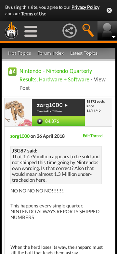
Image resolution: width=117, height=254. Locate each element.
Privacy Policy (85, 7)
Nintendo (31, 71)
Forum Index (50, 53)
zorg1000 (50, 105)
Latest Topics (83, 53)
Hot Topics (19, 53)
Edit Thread (93, 135)
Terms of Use (33, 13)
